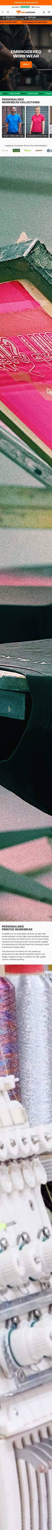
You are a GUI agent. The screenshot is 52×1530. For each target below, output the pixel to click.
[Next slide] (47, 123)
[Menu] (3, 12)
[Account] (43, 12)
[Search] (8, 12)
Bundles (13, 22)
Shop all (26, 64)
